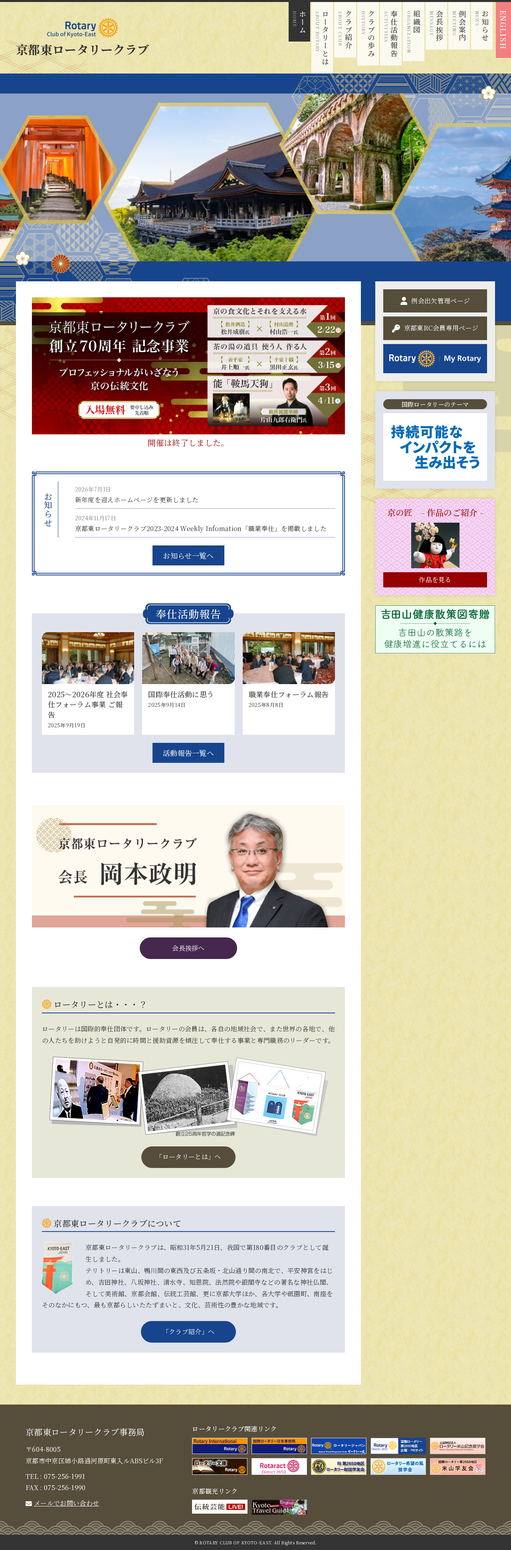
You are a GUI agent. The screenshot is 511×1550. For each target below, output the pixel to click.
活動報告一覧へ (188, 753)
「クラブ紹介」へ (188, 1331)
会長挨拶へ (188, 948)
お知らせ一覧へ (188, 555)
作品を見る (435, 579)
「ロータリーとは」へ (188, 1156)
